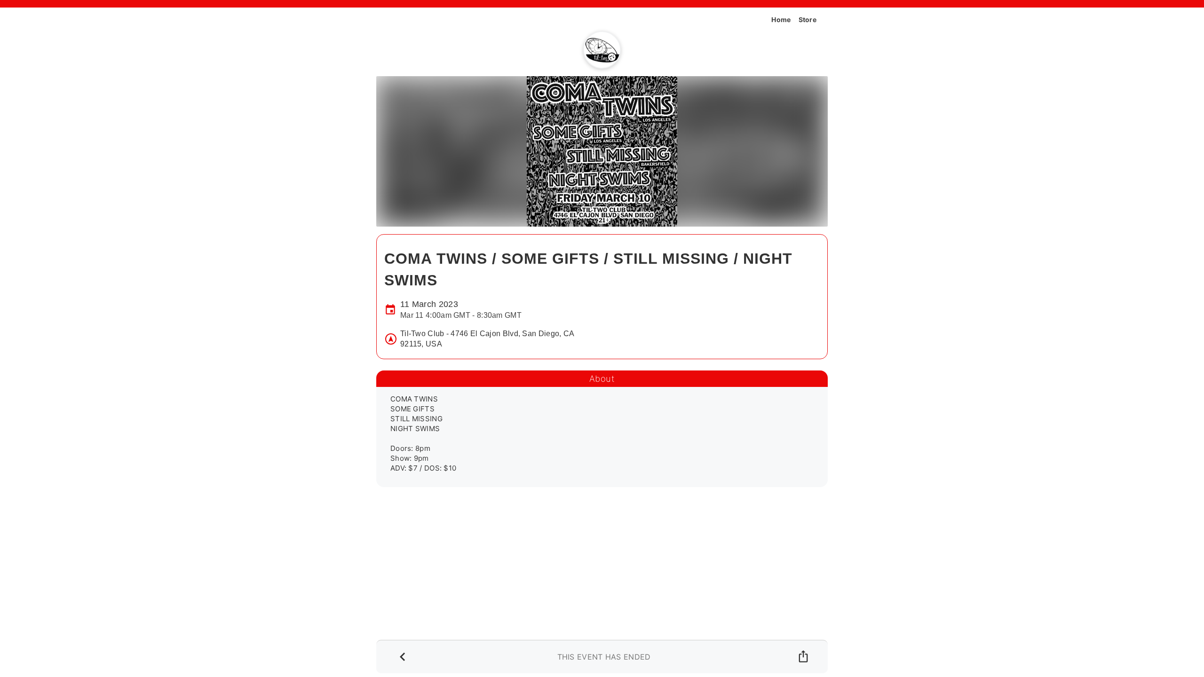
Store (808, 20)
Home (781, 20)
